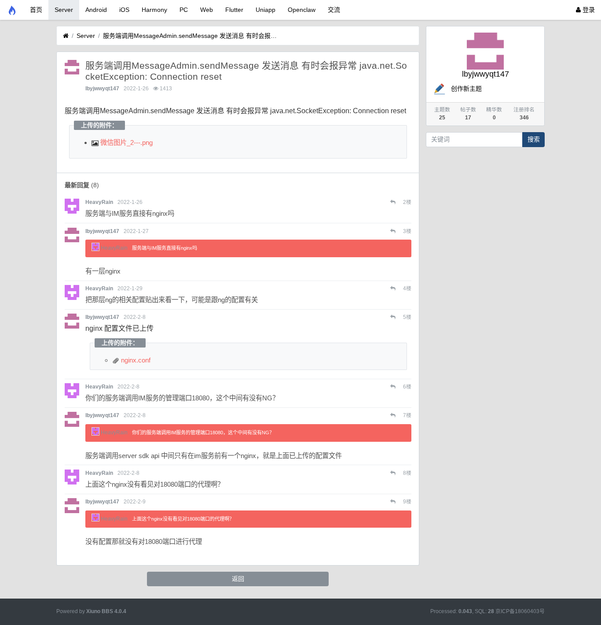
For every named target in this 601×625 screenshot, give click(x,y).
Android (96, 9)
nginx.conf (134, 360)
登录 (588, 9)
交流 (334, 9)
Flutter (234, 9)
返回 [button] (238, 578)
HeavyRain (99, 202)
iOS (124, 9)
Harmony (154, 9)
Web (206, 9)
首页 (36, 9)
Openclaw (301, 9)
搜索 (534, 139)
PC (184, 9)
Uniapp (265, 9)
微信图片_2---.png (126, 142)
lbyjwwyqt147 (102, 88)
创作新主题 (466, 88)
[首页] (66, 36)
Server (64, 9)
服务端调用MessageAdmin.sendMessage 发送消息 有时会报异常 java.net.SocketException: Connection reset (191, 35)
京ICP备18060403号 (520, 611)
